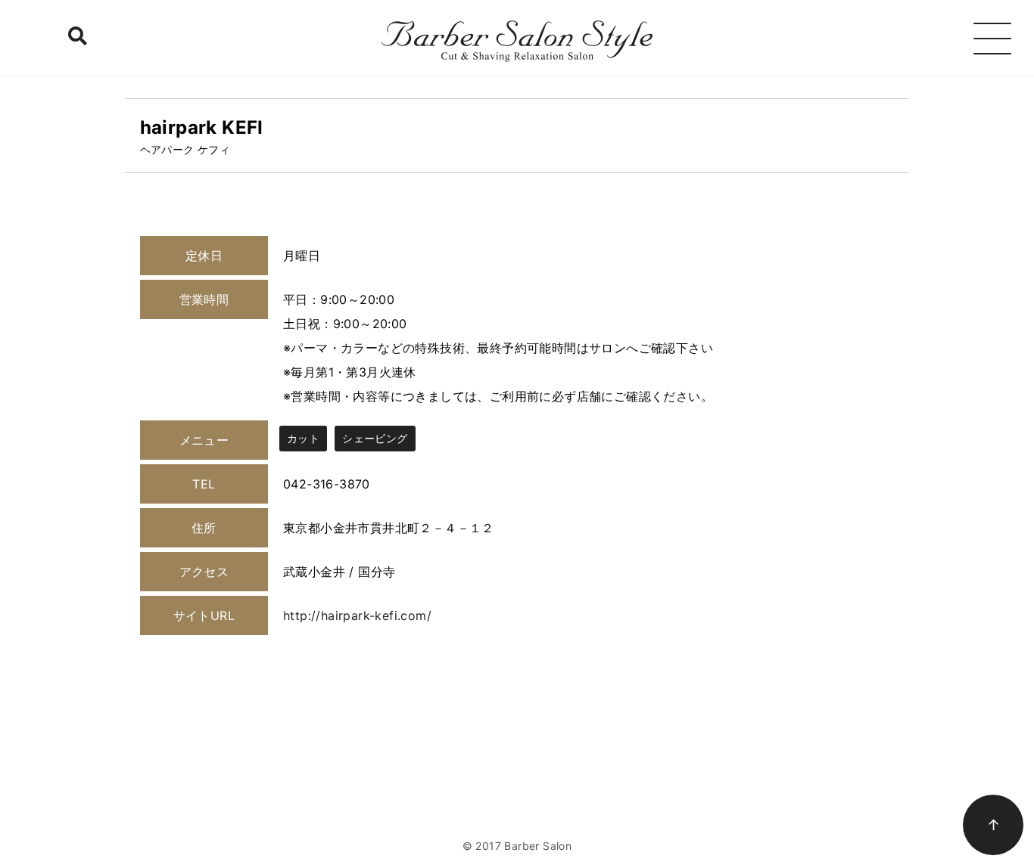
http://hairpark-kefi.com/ (357, 615)
